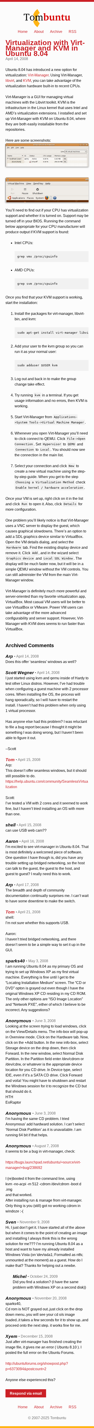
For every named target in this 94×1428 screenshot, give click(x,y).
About (39, 32)
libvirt (9, 81)
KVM (27, 81)
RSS (72, 32)
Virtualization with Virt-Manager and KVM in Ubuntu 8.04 (45, 48)
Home (23, 32)
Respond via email (26, 1393)
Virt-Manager (38, 75)
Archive (56, 32)
